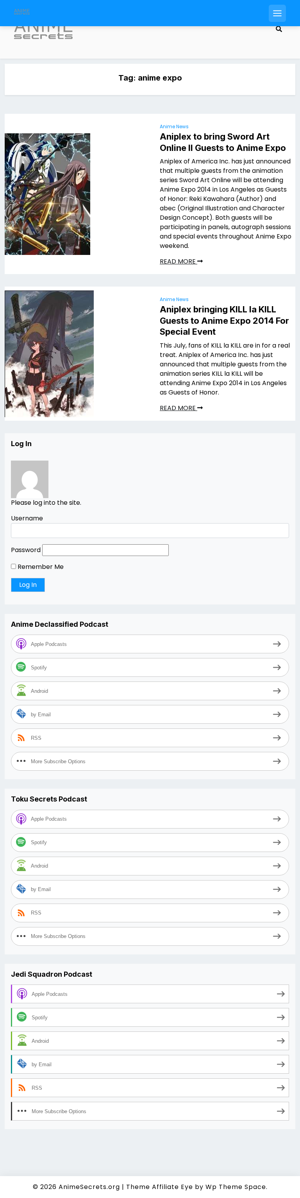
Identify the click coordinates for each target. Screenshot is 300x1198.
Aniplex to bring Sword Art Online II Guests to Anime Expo (223, 142)
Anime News (174, 126)
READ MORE (178, 261)
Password (26, 549)
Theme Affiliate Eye (159, 1186)
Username (27, 518)
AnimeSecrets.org (89, 1186)
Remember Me (40, 566)
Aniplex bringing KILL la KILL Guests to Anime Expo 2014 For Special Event (224, 320)
